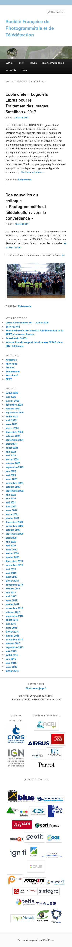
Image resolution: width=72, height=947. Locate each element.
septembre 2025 (14, 412)
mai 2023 (11, 475)
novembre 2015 (14, 639)
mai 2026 (11, 396)
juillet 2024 (12, 447)
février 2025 (12, 428)
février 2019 (12, 580)
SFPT (22, 62)
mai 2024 (11, 455)
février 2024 (12, 459)
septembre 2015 (14, 647)
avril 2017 (11, 596)
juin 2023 (11, 471)
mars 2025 (11, 424)
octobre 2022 (13, 487)
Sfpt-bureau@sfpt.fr (36, 688)
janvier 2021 (12, 518)
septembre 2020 (14, 533)
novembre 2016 (14, 608)
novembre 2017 (14, 584)
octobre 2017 (13, 588)
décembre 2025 (14, 404)
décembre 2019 (14, 561)
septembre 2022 (14, 490)
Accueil (10, 62)
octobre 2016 (13, 612)
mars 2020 (11, 549)
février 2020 (12, 553)
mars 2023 (11, 479)
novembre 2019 (14, 565)
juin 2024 (11, 451)
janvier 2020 (12, 557)
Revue (33, 62)
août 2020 (11, 537)
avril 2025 (11, 420)
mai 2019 (11, 569)
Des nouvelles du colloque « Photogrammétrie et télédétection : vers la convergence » (26, 206)
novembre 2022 (14, 483)
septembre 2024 (14, 439)
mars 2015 (11, 667)
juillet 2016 (12, 620)
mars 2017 (11, 600)
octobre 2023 (13, 463)
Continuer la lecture (33, 172)
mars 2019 (11, 577)
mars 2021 (11, 510)
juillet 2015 (12, 655)
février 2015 (12, 670)
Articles (10, 367)
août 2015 (11, 651)
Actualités (11, 70)
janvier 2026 (12, 400)
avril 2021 (11, 506)
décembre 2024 (14, 432)
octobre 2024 (13, 436)
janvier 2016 (12, 635)
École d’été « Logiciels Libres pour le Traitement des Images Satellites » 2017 (27, 102)
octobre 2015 (13, 643)
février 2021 (12, 514)
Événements (24, 179)
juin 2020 (11, 541)
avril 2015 (11, 663)
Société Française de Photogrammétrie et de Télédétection (30, 28)
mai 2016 (11, 623)
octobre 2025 (13, 408)
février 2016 (12, 631)
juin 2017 (11, 592)
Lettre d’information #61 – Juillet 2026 (27, 322)
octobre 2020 (13, 529)
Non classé (12, 375)
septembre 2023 (14, 467)
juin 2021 (11, 498)
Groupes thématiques (53, 62)
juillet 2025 (12, 416)
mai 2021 (11, 502)
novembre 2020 (14, 526)
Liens (24, 70)
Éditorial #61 (13, 326)
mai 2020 (11, 545)
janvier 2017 (12, 604)
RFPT (9, 379)
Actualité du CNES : (17, 338)
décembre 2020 (14, 522)
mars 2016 (11, 627)
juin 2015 (11, 659)
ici (63, 255)
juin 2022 (11, 494)
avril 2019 (11, 573)
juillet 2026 (12, 393)
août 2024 (11, 444)
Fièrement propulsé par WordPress (36, 940)
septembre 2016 (14, 616)
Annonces (11, 363)
